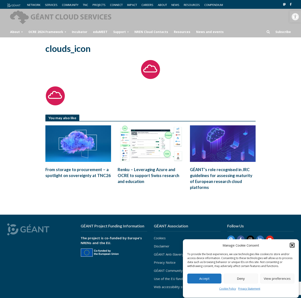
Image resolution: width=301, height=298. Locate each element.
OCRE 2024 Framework (45, 32)
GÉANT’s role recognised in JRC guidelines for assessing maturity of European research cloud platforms (221, 178)
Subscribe (283, 32)
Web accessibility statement (175, 287)
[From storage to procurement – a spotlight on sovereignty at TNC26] (78, 143)
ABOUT (162, 5)
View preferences (277, 278)
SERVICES (51, 5)
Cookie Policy (227, 289)
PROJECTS (99, 5)
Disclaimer (161, 246)
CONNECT (116, 5)
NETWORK (34, 5)
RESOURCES (192, 5)
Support (119, 32)
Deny (241, 278)
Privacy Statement (249, 289)
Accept (204, 278)
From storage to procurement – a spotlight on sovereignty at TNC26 (78, 172)
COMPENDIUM (213, 5)
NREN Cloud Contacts (151, 32)
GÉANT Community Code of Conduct (181, 270)
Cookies (160, 238)
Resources (182, 32)
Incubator (79, 32)
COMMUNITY (70, 5)
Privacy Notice (165, 262)
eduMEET (100, 32)
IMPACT (132, 5)
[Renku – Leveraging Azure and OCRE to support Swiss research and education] (150, 143)
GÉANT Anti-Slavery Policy (173, 254)
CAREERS (147, 5)
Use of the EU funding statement (179, 278)
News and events (210, 32)
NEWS (175, 5)
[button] (295, 16)
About (15, 32)
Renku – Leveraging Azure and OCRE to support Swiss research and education (148, 175)
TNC (85, 5)
